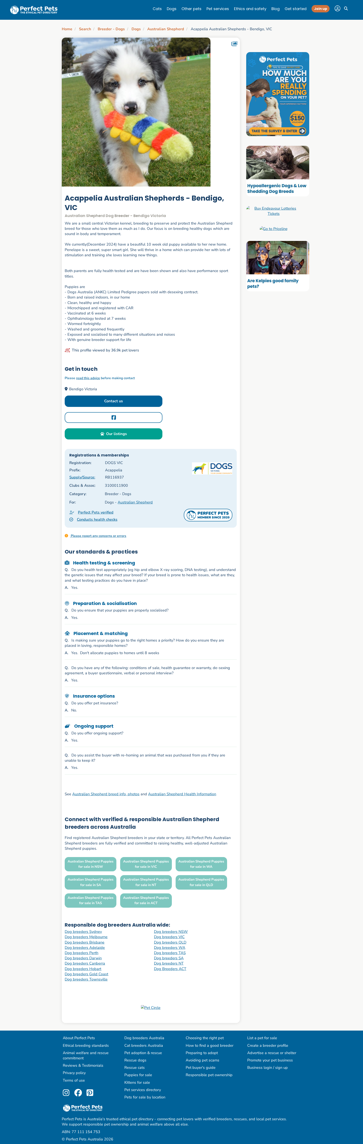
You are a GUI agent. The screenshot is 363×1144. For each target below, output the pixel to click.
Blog (275, 8)
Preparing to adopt (202, 1052)
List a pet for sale (262, 1037)
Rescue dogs (135, 1060)
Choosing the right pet (205, 1037)
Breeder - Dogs (111, 29)
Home (67, 29)
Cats (157, 8)
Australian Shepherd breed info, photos (105, 794)
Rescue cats (134, 1067)
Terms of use (74, 1080)
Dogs (171, 8)
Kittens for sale (137, 1082)
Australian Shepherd (165, 29)
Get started (295, 8)
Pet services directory (142, 1089)
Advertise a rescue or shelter (271, 1052)
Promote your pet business (270, 1060)
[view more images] (151, 112)
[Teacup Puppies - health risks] (277, 93)
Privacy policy (74, 1072)
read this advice (88, 378)
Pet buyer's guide (201, 1067)
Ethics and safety (250, 8)
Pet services (217, 8)
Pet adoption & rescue (143, 1052)
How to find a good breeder (209, 1045)
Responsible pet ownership (209, 1074)
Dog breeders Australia (144, 1037)
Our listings (116, 433)
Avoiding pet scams (202, 1060)
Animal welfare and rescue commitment (86, 1055)
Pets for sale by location (144, 1097)
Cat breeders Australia (143, 1045)
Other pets (191, 8)
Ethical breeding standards (86, 1045)
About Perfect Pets (79, 1037)
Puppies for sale (138, 1074)
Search (85, 29)
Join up (320, 8)
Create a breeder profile (267, 1045)
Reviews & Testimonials (83, 1065)
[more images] (234, 44)
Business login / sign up (267, 1067)
